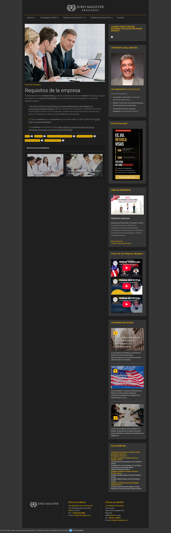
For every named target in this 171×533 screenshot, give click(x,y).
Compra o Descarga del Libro (121, 243)
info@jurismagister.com (82, 515)
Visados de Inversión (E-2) (100, 18)
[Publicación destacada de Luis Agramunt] (127, 214)
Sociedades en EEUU (49, 18)
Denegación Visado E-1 (119, 454)
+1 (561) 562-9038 (78, 513)
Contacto (120, 18)
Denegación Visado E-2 (119, 456)
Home (27, 85)
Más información (117, 241)
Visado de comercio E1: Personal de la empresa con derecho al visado (84, 172)
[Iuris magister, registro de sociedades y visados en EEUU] (127, 85)
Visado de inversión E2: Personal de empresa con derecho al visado (43, 172)
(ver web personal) (125, 89)
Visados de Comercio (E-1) (73, 18)
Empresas (37, 85)
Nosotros (30, 18)
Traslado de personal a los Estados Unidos (125, 452)
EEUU (31, 85)
